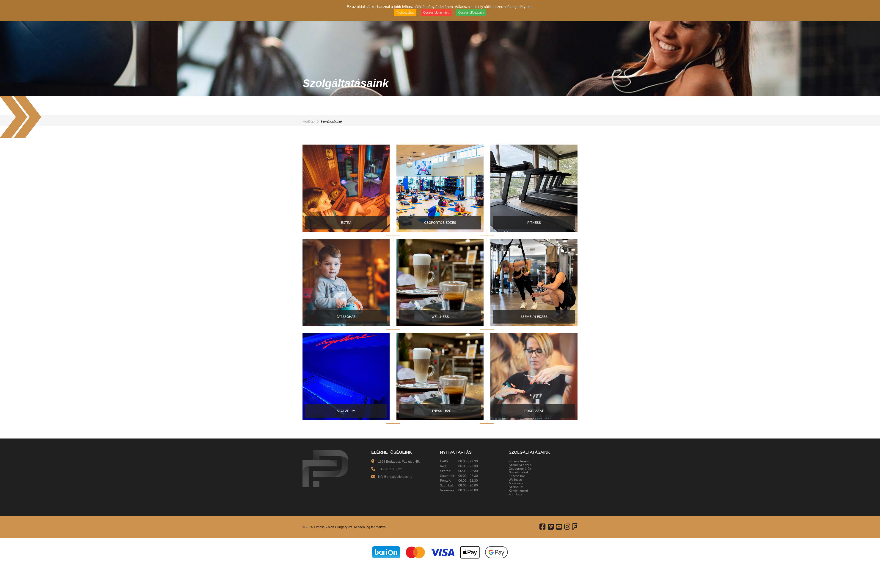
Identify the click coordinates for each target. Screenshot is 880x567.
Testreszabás (405, 12)
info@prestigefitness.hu (395, 476)
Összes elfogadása (471, 12)
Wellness (515, 479)
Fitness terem (519, 461)
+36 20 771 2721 (390, 469)
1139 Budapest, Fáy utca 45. (399, 461)
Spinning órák (519, 472)
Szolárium (516, 487)
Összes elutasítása (436, 12)
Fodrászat (516, 494)
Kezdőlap (308, 121)
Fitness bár (517, 476)
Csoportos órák (520, 468)
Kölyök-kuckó (518, 490)
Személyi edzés (520, 465)
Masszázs (516, 483)
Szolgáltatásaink (331, 121)
